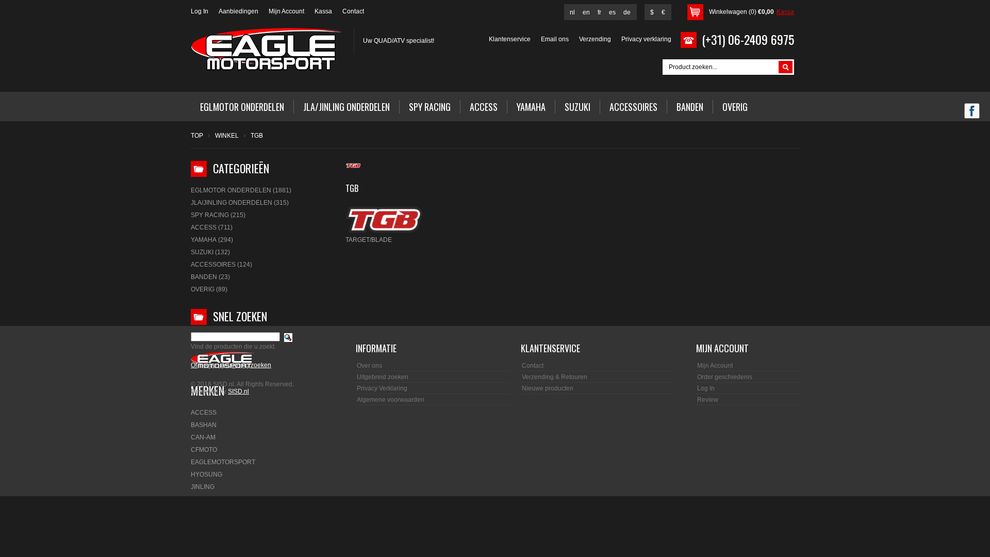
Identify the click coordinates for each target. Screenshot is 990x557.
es (612, 12)
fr (599, 12)
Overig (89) (209, 289)
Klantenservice (510, 39)
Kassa (323, 11)
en (586, 12)
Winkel (227, 135)
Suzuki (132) (210, 252)
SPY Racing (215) (218, 215)
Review (707, 399)
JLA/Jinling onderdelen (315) (240, 202)
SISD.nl (238, 391)
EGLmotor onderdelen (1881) (241, 190)
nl (572, 12)
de (627, 12)
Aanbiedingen (238, 11)
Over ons (369, 365)
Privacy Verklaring (382, 388)
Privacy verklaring (646, 39)
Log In (199, 11)
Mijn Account (286, 11)
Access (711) (212, 227)
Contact (353, 11)
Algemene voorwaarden (390, 399)
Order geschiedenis (724, 377)
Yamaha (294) (212, 239)
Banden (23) (210, 277)
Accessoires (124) (221, 264)
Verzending (595, 39)
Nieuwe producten (547, 388)
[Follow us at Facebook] (972, 112)
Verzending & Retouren (554, 377)
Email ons (555, 39)
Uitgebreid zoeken (382, 377)
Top (197, 135)
